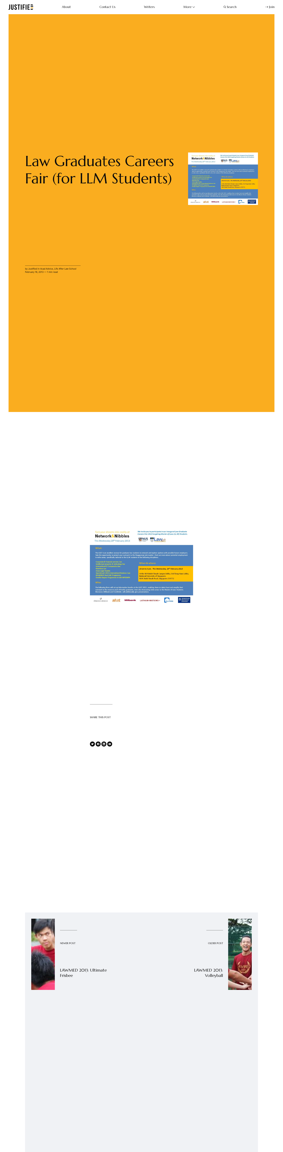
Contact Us (107, 7)
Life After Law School (65, 268)
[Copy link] (109, 744)
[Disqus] (141, 1068)
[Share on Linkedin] (103, 744)
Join (271, 7)
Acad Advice (46, 268)
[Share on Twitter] (92, 744)
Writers (149, 7)
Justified (32, 268)
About (66, 7)
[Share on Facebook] (98, 744)
